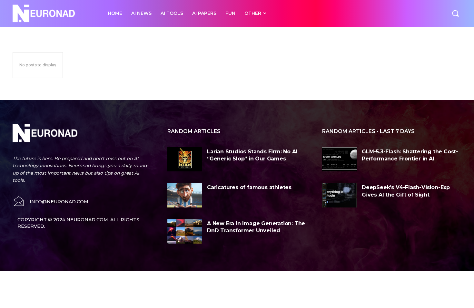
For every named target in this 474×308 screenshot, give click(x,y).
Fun (174, 34)
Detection (135, 34)
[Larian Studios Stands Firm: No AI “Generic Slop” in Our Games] (184, 159)
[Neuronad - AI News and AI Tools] (53, 13)
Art (68, 34)
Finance (157, 34)
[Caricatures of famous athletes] (184, 195)
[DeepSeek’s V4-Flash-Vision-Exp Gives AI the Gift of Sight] (339, 195)
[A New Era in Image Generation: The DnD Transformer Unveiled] (184, 231)
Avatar (100, 34)
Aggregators (49, 34)
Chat (116, 34)
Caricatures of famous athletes (249, 187)
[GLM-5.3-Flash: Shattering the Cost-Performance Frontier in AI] (339, 159)
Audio (83, 34)
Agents (26, 34)
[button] (455, 13)
